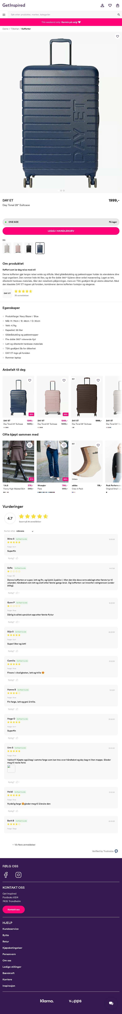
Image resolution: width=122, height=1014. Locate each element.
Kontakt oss (14, 909)
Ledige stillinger (12, 966)
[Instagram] (18, 875)
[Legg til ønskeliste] (117, 36)
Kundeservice (11, 928)
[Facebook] (6, 875)
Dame (5, 29)
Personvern (9, 954)
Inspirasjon (9, 985)
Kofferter (26, 29)
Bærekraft (8, 973)
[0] (110, 5)
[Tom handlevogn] (117, 5)
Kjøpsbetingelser (12, 947)
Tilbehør (15, 29)
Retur (6, 941)
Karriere (7, 979)
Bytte (6, 935)
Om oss (7, 960)
